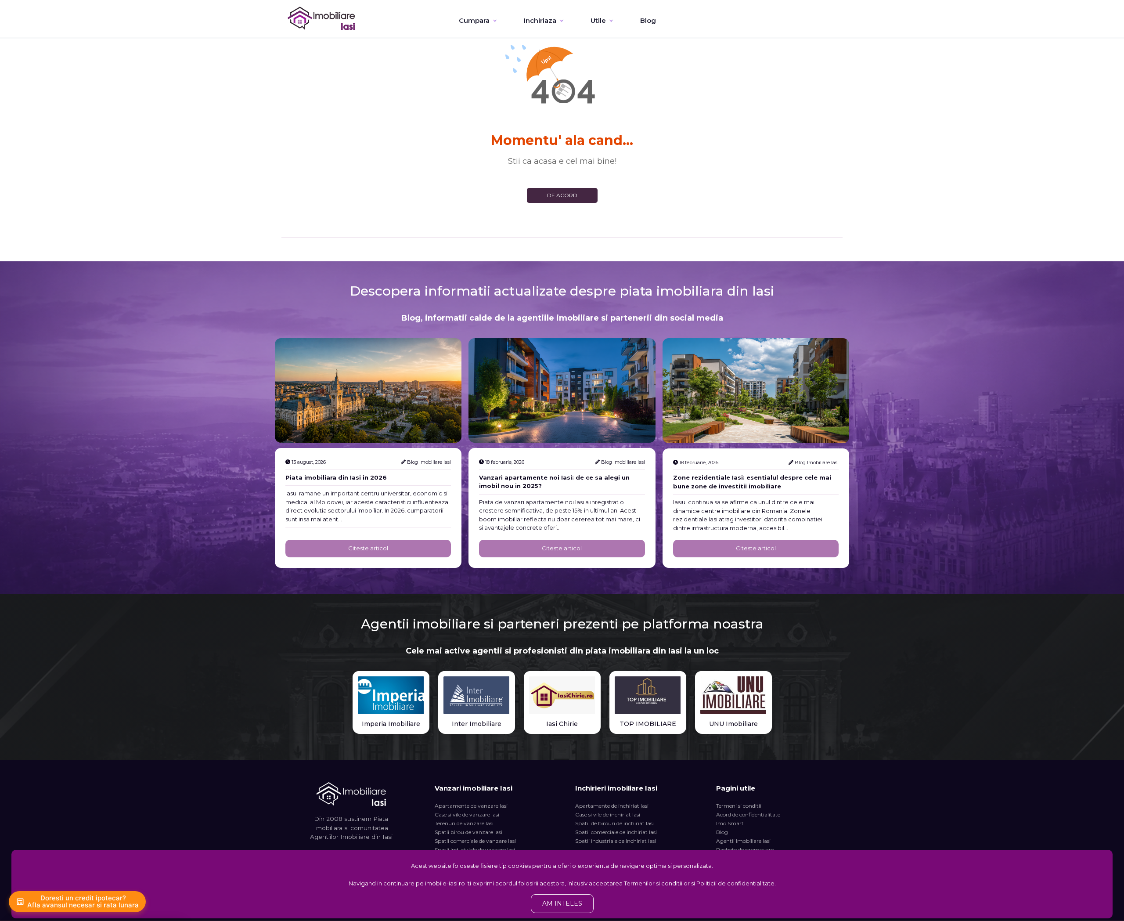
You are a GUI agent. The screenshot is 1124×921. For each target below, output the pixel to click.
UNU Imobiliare (733, 724)
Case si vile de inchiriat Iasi (607, 814)
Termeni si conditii (738, 805)
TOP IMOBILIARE (648, 724)
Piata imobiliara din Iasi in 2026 (336, 477)
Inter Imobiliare (476, 724)
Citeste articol (368, 548)
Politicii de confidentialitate (735, 883)
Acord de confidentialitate (748, 814)
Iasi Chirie (562, 724)
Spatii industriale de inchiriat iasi (615, 841)
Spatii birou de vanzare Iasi (468, 832)
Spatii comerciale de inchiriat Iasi (616, 832)
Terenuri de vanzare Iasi (464, 823)
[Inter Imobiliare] (476, 695)
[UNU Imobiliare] (733, 695)
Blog (648, 20)
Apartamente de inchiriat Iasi (611, 805)
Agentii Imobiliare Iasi (743, 841)
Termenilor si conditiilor (657, 883)
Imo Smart (730, 823)
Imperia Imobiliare (391, 724)
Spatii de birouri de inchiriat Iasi (614, 823)
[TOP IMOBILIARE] (647, 695)
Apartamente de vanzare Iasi (471, 805)
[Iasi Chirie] (562, 695)
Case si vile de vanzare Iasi (467, 814)
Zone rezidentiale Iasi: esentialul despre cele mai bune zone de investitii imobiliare (752, 482)
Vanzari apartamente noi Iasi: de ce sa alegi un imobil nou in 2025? (554, 482)
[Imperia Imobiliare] (391, 695)
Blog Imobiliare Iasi (429, 462)
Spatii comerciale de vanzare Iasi (475, 841)
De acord (562, 195)
